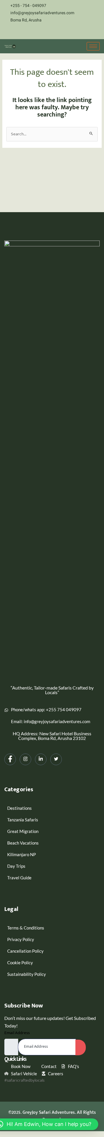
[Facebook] (40, 31)
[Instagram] (50, 31)
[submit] (80, 1047)
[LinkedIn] (60, 31)
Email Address (17, 1032)
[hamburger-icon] (93, 46)
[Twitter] (70, 31)
